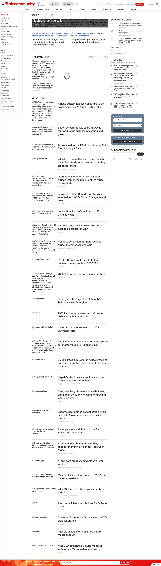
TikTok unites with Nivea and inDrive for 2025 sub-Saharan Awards (81, 315)
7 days (118, 62)
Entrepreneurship (6, 34)
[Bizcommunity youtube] (108, 4)
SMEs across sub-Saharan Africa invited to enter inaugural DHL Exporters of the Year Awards (82, 363)
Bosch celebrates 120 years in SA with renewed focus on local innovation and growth (80, 131)
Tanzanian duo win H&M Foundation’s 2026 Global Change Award (83, 147)
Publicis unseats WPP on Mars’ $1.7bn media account (80, 533)
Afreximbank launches (83, 505)
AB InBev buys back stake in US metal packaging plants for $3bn (80, 227)
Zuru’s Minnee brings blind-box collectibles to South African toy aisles (123, 67)
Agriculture (4, 21)
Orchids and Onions (7, 101)
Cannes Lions (5, 85)
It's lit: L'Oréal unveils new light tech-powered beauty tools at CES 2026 (79, 262)
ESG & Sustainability (7, 37)
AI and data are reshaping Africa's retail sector (81, 462)
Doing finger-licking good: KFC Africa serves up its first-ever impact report (44, 85)
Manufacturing (5, 58)
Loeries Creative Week (8, 106)
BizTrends (4, 77)
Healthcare (4, 42)
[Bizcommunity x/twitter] (99, 4)
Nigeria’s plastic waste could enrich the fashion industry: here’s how (81, 379)
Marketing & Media (6, 61)
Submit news (119, 4)
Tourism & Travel (6, 69)
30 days (123, 62)
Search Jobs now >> (127, 130)
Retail (2, 66)
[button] (77, 4)
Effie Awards (5, 90)
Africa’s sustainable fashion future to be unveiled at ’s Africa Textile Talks (81, 105)
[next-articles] (107, 64)
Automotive (4, 23)
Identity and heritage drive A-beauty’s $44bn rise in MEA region (79, 301)
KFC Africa (36, 81)
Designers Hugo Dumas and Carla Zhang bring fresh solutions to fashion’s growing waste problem (82, 394)
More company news (95, 57)
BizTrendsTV (5, 93)
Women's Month (6, 82)
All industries (5, 18)
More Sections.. (7, 109)
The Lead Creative (6, 104)
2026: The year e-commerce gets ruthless (82, 274)
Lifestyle (3, 53)
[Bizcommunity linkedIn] (96, 4)
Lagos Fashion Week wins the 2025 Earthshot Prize (78, 329)
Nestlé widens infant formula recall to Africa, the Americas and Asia (79, 243)
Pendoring (4, 87)
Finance (3, 39)
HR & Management (7, 45)
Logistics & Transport (7, 55)
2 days (113, 62)
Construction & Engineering (9, 26)
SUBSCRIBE (125, 562)
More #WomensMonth (118, 53)
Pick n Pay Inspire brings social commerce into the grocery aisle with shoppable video (49, 42)
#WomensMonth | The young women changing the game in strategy (124, 96)
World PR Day (5, 95)
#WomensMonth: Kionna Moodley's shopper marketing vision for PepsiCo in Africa (81, 447)
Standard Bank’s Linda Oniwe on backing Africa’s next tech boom (130, 24)
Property (3, 63)
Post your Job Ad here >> (127, 141)
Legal (3, 50)
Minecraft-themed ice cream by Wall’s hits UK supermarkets (82, 477)
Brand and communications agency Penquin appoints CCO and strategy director (124, 105)
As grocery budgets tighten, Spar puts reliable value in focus (88, 40)
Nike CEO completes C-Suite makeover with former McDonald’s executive (80, 547)
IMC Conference (6, 98)
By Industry (130, 62)
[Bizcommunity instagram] (105, 4)
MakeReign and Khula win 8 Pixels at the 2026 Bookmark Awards (124, 88)
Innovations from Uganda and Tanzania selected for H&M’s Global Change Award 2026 (82, 197)
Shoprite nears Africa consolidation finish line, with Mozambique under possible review (82, 415)
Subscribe (140, 154)
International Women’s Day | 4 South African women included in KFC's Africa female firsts (81, 180)
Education (4, 29)
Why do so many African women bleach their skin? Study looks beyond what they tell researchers (81, 162)
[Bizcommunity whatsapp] (111, 4)
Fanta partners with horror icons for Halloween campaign (78, 431)
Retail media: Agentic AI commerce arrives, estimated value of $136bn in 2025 (83, 343)
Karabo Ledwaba (63, 453)
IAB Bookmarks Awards (8, 79)
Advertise (129, 4)
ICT (2, 47)
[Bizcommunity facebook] (102, 4)
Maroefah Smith (39, 24)
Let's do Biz (156, 565)
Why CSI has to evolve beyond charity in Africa (81, 491)
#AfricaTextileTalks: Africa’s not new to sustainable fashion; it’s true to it (69, 19)
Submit (106, 57)
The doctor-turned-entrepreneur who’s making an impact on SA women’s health (130, 40)
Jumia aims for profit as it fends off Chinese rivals (78, 213)
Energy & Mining (6, 31)
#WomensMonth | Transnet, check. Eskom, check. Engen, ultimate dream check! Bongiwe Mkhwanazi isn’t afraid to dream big (124, 77)
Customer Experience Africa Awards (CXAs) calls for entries (83, 519)
